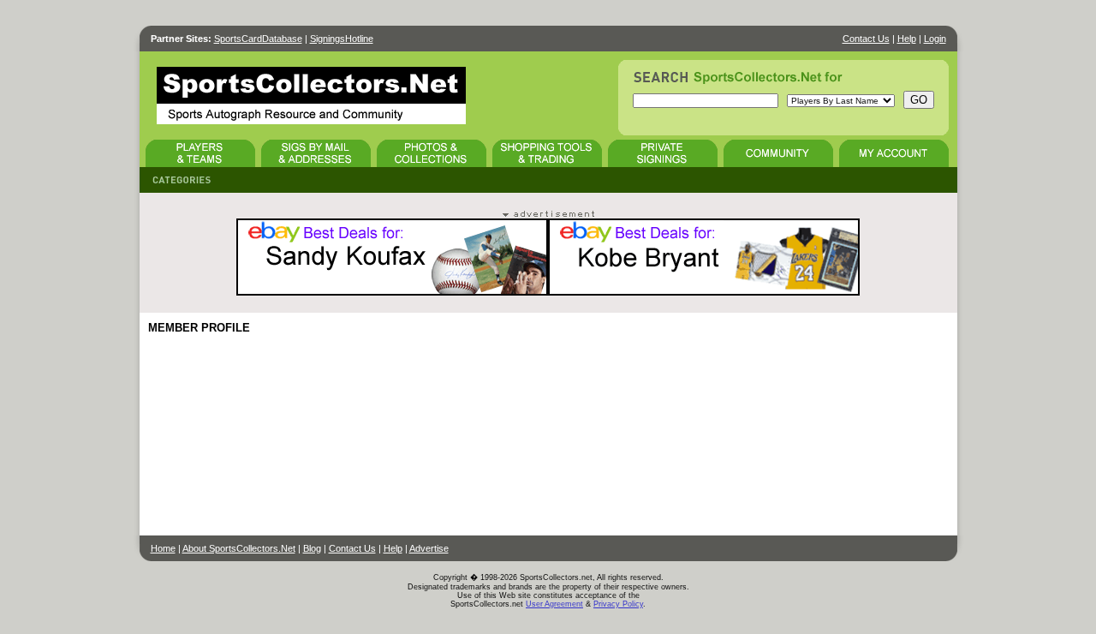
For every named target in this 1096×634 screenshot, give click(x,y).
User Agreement (554, 604)
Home (163, 548)
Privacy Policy (618, 604)
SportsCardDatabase (258, 38)
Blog (312, 548)
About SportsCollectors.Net (238, 548)
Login (935, 38)
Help (906, 38)
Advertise (429, 548)
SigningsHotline (341, 38)
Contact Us (866, 38)
